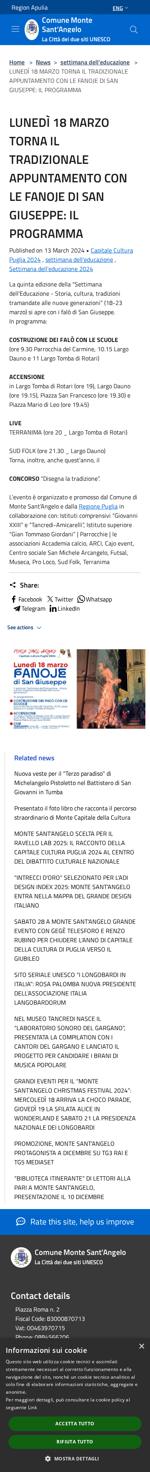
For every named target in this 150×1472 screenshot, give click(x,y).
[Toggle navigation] (15, 29)
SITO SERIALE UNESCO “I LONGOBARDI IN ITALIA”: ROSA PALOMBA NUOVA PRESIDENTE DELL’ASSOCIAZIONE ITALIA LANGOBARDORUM (75, 988)
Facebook (30, 599)
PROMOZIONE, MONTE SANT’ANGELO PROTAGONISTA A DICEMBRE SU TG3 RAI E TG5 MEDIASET (71, 1153)
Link (32, 1407)
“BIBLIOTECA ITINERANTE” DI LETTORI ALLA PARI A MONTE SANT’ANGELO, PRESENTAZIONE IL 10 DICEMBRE (72, 1187)
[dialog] (75, 1405)
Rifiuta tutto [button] (75, 1441)
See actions (21, 627)
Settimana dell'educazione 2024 (51, 268)
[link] (98, 506)
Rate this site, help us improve (81, 1221)
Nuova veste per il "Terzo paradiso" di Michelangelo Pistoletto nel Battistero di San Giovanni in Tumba (72, 783)
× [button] (141, 1346)
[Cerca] (133, 29)
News (43, 62)
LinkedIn (69, 608)
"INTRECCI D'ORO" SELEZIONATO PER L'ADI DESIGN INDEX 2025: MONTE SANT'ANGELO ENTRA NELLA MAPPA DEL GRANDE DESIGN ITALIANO (73, 891)
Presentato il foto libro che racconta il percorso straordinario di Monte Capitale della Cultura (75, 812)
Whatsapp (99, 599)
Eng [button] (118, 8)
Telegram (33, 608)
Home (17, 62)
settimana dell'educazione (95, 62)
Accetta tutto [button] (74, 1423)
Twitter (64, 599)
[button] (75, 1458)
